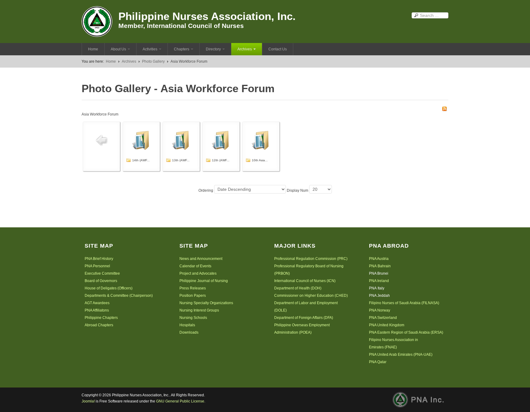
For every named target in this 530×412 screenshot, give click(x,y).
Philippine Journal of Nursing (203, 281)
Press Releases (192, 288)
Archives (244, 49)
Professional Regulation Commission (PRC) (311, 259)
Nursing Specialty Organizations (206, 303)
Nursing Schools (193, 318)
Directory (213, 49)
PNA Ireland (379, 281)
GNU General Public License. (180, 401)
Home (93, 49)
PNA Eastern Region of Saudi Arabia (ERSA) (406, 332)
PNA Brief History (99, 259)
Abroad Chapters (99, 325)
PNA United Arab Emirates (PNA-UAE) (400, 354)
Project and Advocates (198, 273)
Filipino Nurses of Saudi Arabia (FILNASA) (404, 303)
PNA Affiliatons (97, 310)
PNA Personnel (97, 266)
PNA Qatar (377, 362)
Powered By (420, 399)
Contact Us (277, 49)
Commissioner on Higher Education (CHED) (311, 295)
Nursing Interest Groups (199, 310)
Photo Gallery (153, 61)
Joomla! (88, 401)
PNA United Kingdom (386, 325)
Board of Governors (101, 281)
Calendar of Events (195, 266)
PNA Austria (379, 259)
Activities (150, 49)
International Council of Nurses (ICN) (305, 281)
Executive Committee (102, 273)
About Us (118, 49)
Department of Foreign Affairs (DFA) (303, 318)
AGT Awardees (97, 303)
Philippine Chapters (101, 318)
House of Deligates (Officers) (108, 288)
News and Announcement (200, 259)
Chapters (181, 49)
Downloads (188, 332)
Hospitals (187, 325)
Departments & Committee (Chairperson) (119, 295)
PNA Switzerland (383, 318)
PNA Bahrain (380, 266)
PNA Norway (379, 310)
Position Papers (192, 295)
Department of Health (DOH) (297, 288)
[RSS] (444, 108)
